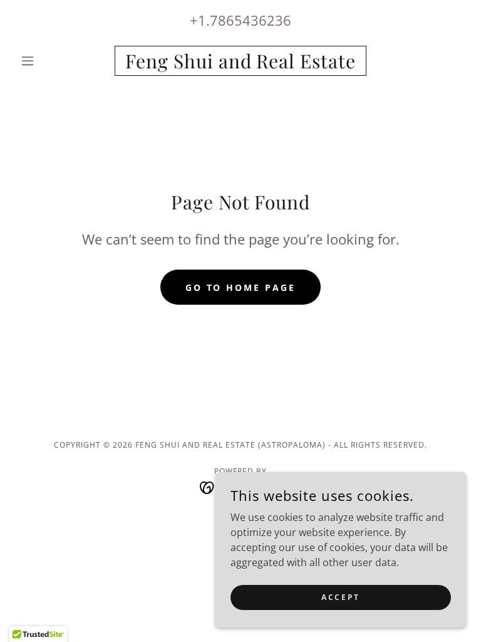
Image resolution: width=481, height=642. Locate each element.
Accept (340, 597)
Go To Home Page (240, 287)
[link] (240, 64)
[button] (49, 60)
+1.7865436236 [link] (240, 20)
